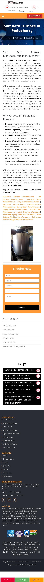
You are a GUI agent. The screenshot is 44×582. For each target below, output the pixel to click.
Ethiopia (35, 550)
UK (39, 552)
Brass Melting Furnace (10, 430)
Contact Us (6, 466)
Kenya (28, 550)
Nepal (35, 547)
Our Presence (7, 473)
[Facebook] (3, 500)
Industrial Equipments (11, 334)
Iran (38, 545)
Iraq (26, 545)
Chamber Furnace (9, 441)
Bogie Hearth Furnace (10, 444)
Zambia (5, 552)
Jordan (32, 545)
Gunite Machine (9, 338)
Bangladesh (18, 547)
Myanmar (27, 547)
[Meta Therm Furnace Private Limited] (9, 2)
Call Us (8, 580)
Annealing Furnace (9, 447)
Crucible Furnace (8, 437)
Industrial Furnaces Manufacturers (18, 197)
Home (5, 456)
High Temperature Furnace (11, 434)
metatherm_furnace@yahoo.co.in (20, 7)
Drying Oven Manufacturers (15, 209)
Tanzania (32, 552)
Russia (27, 554)
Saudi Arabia (8, 542)
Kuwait (17, 542)
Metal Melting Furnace (10, 423)
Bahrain (12, 545)
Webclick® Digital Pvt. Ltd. (29, 565)
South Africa (18, 554)
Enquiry (37, 580)
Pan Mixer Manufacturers (14, 204)
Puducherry (19, 38)
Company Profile (8, 459)
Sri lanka (8, 547)
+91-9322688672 (15, 492)
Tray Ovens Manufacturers (28, 202)
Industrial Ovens (9, 330)
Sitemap (5, 469)
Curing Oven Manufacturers (28, 207)
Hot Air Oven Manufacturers (28, 212)
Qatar (5, 545)
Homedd (8, 38)
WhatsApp (22, 580)
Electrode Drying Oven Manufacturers (19, 214)
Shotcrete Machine (10, 342)
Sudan (21, 550)
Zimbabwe (23, 552)
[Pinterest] (14, 500)
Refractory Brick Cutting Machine (14, 346)
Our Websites (7, 476)
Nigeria (7, 550)
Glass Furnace (7, 427)
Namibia (14, 552)
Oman (20, 545)
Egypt (14, 550)
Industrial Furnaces (10, 326)
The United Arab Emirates (30, 542)
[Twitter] (9, 500)
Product (5, 462)
